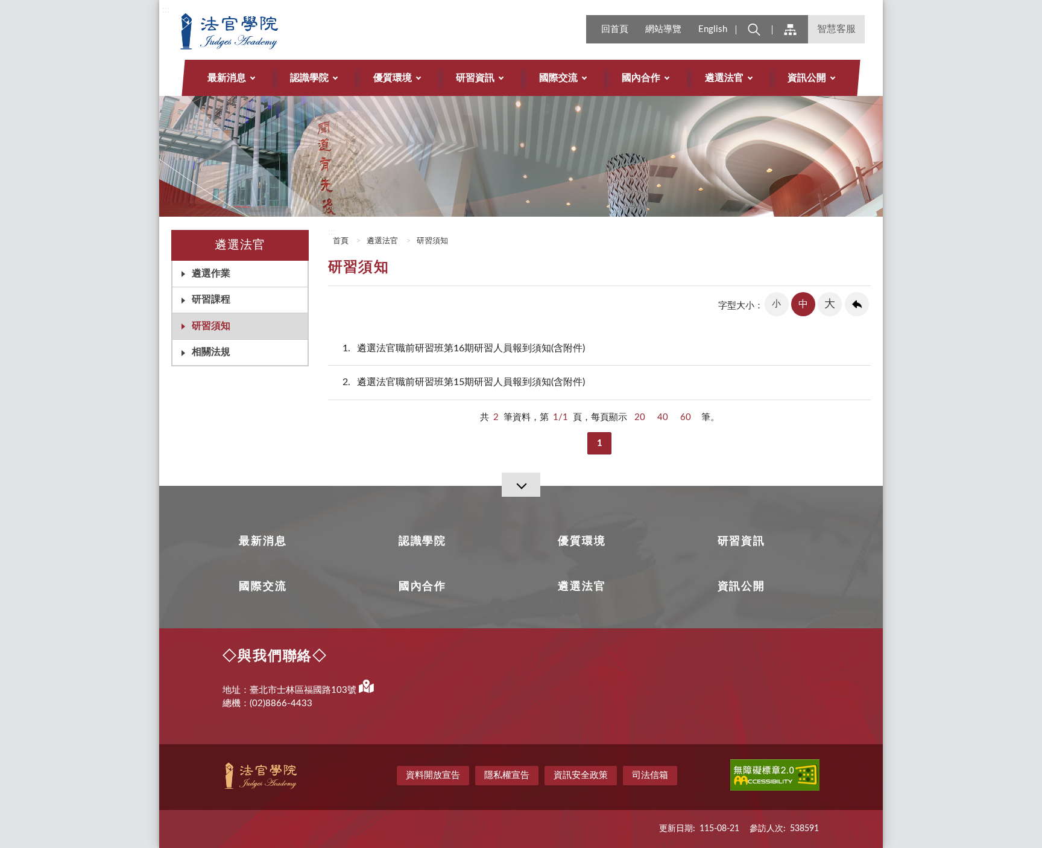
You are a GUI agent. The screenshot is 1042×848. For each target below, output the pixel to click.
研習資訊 (741, 541)
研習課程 (211, 299)
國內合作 (422, 586)
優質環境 (581, 541)
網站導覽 (663, 29)
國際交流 (262, 586)
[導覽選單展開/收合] (521, 485)
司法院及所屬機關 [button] (790, 29)
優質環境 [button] (392, 78)
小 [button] (776, 303)
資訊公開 (741, 586)
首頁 (340, 241)
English (712, 29)
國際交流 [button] (558, 78)
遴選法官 (382, 241)
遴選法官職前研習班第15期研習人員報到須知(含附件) (464, 382)
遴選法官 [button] (724, 78)
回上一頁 (857, 304)
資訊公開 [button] (807, 78)
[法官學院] (259, 31)
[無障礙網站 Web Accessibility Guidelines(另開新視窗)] (774, 777)
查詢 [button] (754, 29)
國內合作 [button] (641, 78)
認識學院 (422, 541)
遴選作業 (211, 273)
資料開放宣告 (433, 775)
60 (685, 417)
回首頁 (614, 29)
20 (639, 417)
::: (165, 9)
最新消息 (262, 541)
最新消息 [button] (226, 78)
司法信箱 (650, 775)
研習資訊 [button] (475, 78)
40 (662, 417)
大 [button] (829, 304)
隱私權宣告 (506, 775)
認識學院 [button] (309, 78)
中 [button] (803, 304)
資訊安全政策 (581, 775)
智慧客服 (836, 29)
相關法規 (211, 352)
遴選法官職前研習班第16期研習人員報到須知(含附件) (464, 348)
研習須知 (211, 326)
